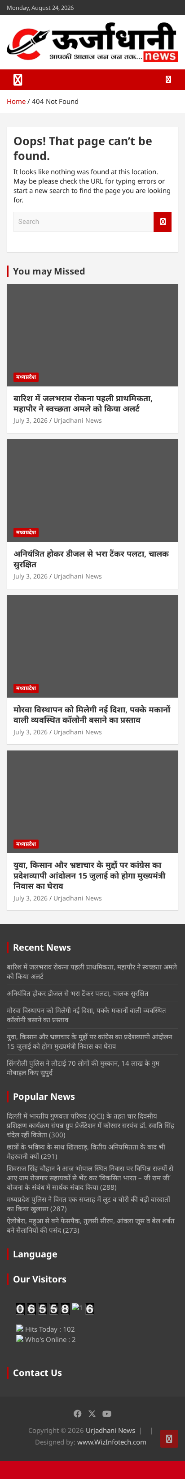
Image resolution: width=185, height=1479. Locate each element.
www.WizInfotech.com (111, 1441)
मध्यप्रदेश (26, 377)
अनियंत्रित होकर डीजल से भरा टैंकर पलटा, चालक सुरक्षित (91, 558)
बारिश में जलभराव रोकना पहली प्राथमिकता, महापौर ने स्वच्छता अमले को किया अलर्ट (83, 403)
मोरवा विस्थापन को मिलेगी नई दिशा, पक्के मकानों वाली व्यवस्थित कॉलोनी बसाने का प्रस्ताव (91, 714)
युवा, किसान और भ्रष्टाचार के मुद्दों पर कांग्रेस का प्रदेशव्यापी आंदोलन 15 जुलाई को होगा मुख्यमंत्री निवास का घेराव (89, 875)
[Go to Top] (169, 1439)
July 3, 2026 (30, 420)
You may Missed (49, 271)
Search (163, 222)
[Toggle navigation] (18, 79)
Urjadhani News (77, 420)
